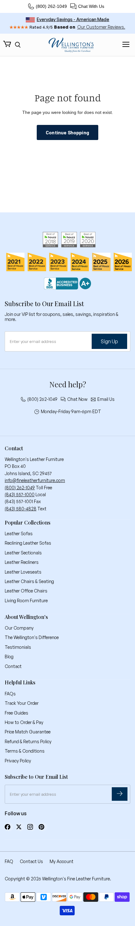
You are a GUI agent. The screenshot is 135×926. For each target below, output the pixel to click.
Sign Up (109, 341)
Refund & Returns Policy (28, 741)
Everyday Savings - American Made (73, 19)
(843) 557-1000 (20, 494)
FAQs (10, 693)
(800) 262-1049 (51, 6)
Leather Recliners (22, 562)
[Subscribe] (119, 794)
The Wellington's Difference (32, 637)
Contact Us (31, 861)
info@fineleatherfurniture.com (35, 480)
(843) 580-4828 (20, 508)
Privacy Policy (18, 760)
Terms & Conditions (25, 751)
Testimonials (18, 647)
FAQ (9, 861)
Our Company (19, 628)
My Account (61, 861)
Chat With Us (91, 6)
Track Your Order (22, 703)
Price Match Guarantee (28, 731)
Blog (9, 656)
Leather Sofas (19, 533)
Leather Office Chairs (26, 590)
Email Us (106, 399)
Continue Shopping (67, 132)
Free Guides (16, 713)
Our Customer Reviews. (101, 27)
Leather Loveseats (23, 572)
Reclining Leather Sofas (28, 543)
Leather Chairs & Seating (29, 581)
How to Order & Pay (24, 722)
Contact (13, 666)
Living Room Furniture (26, 600)
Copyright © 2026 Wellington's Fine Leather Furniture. (58, 878)
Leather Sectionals (23, 552)
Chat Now (77, 399)
